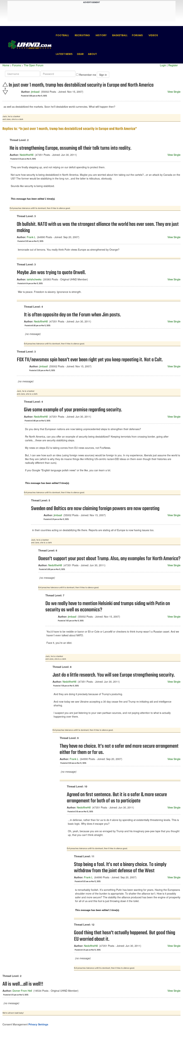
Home (6, 65)
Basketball (120, 35)
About (92, 54)
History (101, 35)
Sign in (103, 74)
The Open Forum (33, 65)
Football (62, 35)
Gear (80, 54)
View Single (173, 91)
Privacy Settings (38, 1024)
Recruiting (82, 35)
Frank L (31, 237)
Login (163, 65)
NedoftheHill (26, 154)
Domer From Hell (22, 990)
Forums (137, 35)
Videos (153, 35)
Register (173, 65)
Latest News (64, 54)
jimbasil (35, 91)
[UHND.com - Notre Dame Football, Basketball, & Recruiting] (30, 45)
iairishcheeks (34, 279)
